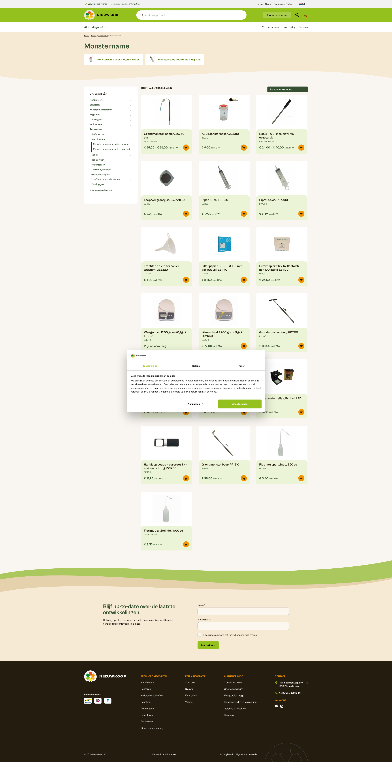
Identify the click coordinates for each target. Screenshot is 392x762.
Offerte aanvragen (233, 688)
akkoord (219, 634)
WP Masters (170, 754)
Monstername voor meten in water (111, 144)
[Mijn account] (296, 15)
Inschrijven (208, 645)
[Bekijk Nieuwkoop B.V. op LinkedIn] (287, 706)
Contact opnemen (277, 15)
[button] (244, 147)
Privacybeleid (226, 754)
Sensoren (95, 104)
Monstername (98, 139)
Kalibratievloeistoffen (101, 109)
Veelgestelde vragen (234, 695)
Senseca (303, 27)
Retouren (229, 714)
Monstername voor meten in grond (111, 149)
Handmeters (96, 99)
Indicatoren (96, 124)
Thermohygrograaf (101, 169)
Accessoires (103, 35)
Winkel (93, 35)
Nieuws (268, 4)
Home (86, 35)
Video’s (289, 4)
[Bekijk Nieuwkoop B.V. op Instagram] (281, 706)
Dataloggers (96, 119)
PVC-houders (98, 134)
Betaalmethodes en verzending (240, 701)
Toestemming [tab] (150, 366)
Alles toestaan (239, 404)
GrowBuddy (289, 27)
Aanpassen (194, 404)
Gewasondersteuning (101, 190)
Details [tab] (196, 366)
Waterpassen (98, 164)
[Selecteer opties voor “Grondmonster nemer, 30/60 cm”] (186, 147)
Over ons (259, 4)
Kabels (94, 154)
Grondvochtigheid (100, 174)
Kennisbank (279, 4)
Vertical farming (270, 27)
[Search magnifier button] (142, 15)
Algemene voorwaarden (247, 754)
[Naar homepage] (101, 15)
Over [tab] (242, 366)
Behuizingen (97, 159)
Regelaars (95, 114)
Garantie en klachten (235, 708)
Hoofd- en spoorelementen (105, 179)
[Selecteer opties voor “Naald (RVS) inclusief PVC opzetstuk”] (301, 147)
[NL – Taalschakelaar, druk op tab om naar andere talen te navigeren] (303, 4)
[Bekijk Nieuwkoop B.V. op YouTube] (276, 706)
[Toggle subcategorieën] (117, 100)
